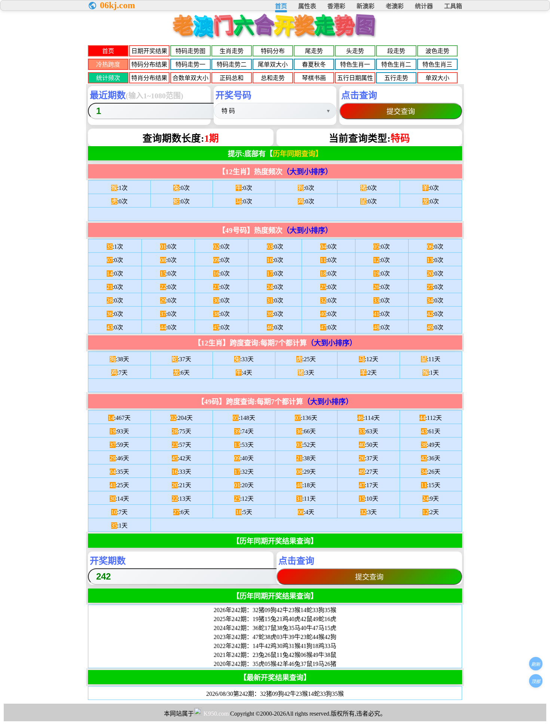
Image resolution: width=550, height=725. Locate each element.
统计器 (424, 6)
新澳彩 (366, 6)
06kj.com (117, 5)
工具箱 (453, 6)
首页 (281, 6)
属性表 (307, 6)
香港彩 (336, 6)
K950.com (216, 713)
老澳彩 (395, 6)
